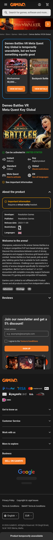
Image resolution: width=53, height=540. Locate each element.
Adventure (7, 289)
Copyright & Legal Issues (27, 500)
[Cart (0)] (47, 4)
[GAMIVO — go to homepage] (18, 4)
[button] (26, 191)
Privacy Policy (8, 500)
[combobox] (26, 12)
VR (29, 289)
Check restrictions (40, 169)
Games (14, 34)
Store (8, 34)
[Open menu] (5, 4)
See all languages (40, 177)
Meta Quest (23, 34)
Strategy (20, 289)
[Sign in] (39, 4)
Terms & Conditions (29, 341)
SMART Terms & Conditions (33, 506)
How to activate (14, 177)
